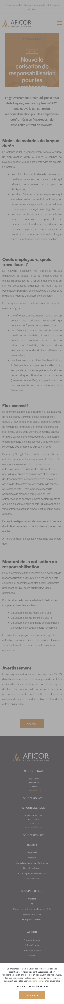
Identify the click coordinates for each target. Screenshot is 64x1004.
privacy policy (35, 980)
